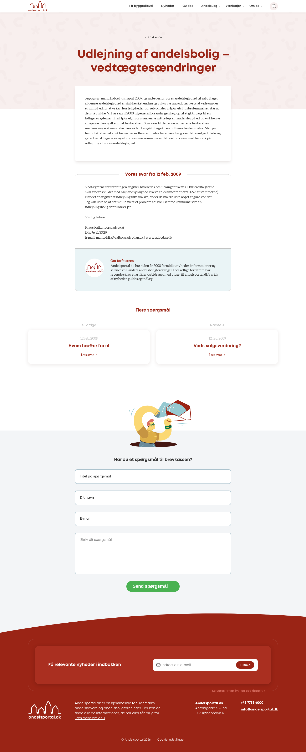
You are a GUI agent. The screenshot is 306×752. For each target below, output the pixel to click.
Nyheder (167, 6)
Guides (188, 6)
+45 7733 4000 (252, 702)
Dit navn (87, 497)
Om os (254, 6)
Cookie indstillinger (171, 740)
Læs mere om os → (90, 718)
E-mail (85, 518)
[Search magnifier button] (273, 6)
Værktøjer (233, 6)
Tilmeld (245, 665)
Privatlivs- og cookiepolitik (245, 691)
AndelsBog (209, 6)
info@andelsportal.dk (259, 709)
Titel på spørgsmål (95, 476)
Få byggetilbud (141, 6)
